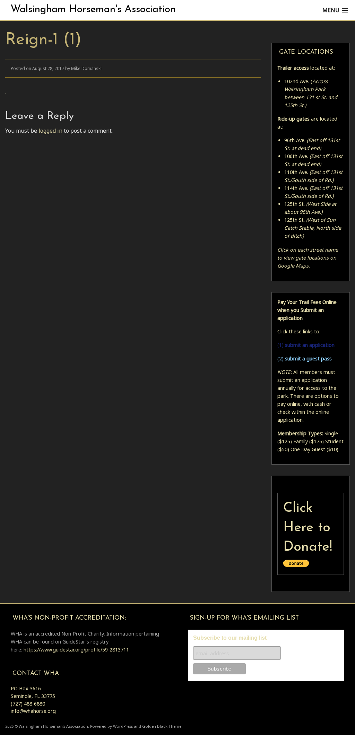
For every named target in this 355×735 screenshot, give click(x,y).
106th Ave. (296, 156)
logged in (50, 130)
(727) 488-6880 (28, 703)
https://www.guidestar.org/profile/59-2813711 (76, 649)
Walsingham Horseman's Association (93, 9)
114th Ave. (296, 188)
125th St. (294, 204)
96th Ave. (294, 140)
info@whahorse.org (33, 711)
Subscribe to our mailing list (230, 638)
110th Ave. (296, 172)
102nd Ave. (296, 81)
